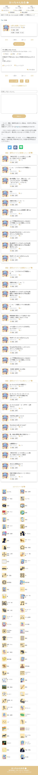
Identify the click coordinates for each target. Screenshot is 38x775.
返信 (20, 54)
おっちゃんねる (18, 2)
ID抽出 (7, 54)
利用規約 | (26, 770)
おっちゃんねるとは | (25, 772)
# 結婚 (17, 32)
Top (2, 20)
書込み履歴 (24, 12)
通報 (13, 54)
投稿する (19, 116)
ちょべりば (20, 65)
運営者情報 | (12, 770)
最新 (32, 40)
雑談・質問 (15, 30)
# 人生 (22, 32)
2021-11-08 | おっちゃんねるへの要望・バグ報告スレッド (18, 15)
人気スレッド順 (30, 7)
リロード (13, 81)
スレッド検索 (18, 10)
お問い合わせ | (20, 770)
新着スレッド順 (18, 7)
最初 (6, 40)
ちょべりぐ (8, 65)
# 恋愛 (12, 32)
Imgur (17, 127)
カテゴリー (6, 10)
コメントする (20, 44)
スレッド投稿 (30, 10)
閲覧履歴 (12, 12)
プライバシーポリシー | (13, 772)
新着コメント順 (6, 7)
